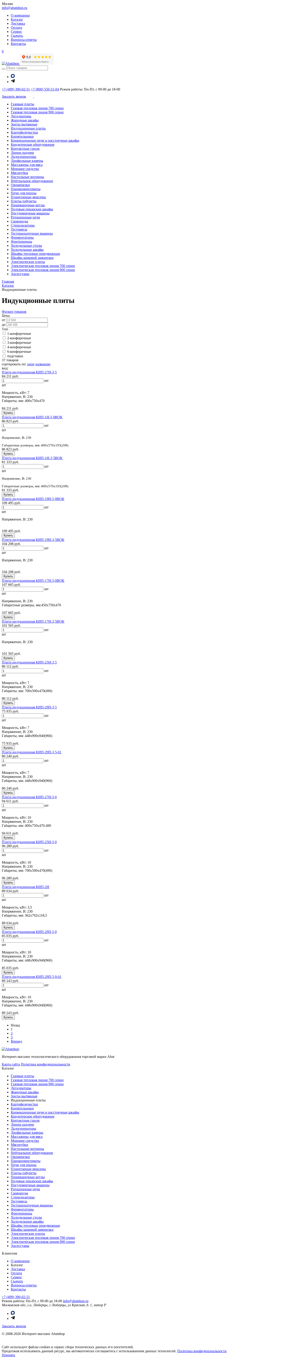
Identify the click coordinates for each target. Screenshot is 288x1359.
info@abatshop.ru (14, 8)
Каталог (17, 19)
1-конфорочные (19, 333)
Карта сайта (11, 1064)
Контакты (18, 44)
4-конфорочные (19, 347)
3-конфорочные (19, 342)
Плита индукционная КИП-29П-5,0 (29, 932)
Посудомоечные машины (30, 213)
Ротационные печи (25, 217)
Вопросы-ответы (24, 40)
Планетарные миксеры (28, 197)
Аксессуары (20, 274)
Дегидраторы (21, 116)
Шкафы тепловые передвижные (35, 254)
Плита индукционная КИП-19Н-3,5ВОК (33, 540)
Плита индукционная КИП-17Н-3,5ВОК (33, 621)
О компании (20, 15)
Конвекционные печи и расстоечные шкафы (45, 140)
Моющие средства (25, 169)
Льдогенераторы (23, 157)
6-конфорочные (19, 351)
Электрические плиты (28, 262)
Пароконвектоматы (25, 189)
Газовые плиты (22, 104)
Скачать (17, 36)
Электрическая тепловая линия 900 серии (43, 270)
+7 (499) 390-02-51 (16, 89)
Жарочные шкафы (25, 120)
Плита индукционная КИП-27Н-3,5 (29, 372)
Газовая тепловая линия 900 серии (37, 112)
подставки (15, 356)
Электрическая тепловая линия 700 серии (43, 266)
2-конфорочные (19, 338)
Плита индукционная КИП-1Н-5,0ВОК (32, 417)
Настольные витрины (27, 177)
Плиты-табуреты (23, 201)
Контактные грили (25, 148)
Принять (8, 1355)
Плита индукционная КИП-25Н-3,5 (29, 662)
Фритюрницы (21, 241)
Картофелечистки (24, 132)
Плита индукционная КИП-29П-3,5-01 (31, 752)
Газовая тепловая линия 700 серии (37, 108)
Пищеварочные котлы (28, 205)
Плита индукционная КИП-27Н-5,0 (29, 797)
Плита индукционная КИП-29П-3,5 (29, 707)
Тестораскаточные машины (32, 233)
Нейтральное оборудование (32, 181)
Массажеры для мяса (27, 165)
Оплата (16, 27)
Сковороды (19, 221)
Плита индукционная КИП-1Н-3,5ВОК (32, 458)
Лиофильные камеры (27, 161)
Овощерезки (20, 185)
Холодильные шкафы (27, 250)
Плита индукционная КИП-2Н (25, 887)
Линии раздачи (22, 152)
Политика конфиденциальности (45, 1064)
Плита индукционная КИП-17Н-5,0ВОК (33, 580)
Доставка (18, 23)
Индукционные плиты (28, 128)
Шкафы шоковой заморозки (32, 258)
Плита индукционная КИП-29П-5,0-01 (31, 977)
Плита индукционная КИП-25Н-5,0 (29, 842)
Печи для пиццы (23, 193)
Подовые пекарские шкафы (32, 209)
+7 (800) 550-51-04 (45, 89)
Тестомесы (19, 229)
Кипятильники (22, 136)
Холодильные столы (26, 245)
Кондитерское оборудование (32, 144)
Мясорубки (19, 173)
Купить (8, 413)
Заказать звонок (14, 1326)
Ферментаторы (22, 237)
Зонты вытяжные (24, 124)
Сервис (16, 31)
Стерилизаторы (23, 225)
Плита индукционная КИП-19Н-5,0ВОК (33, 499)
